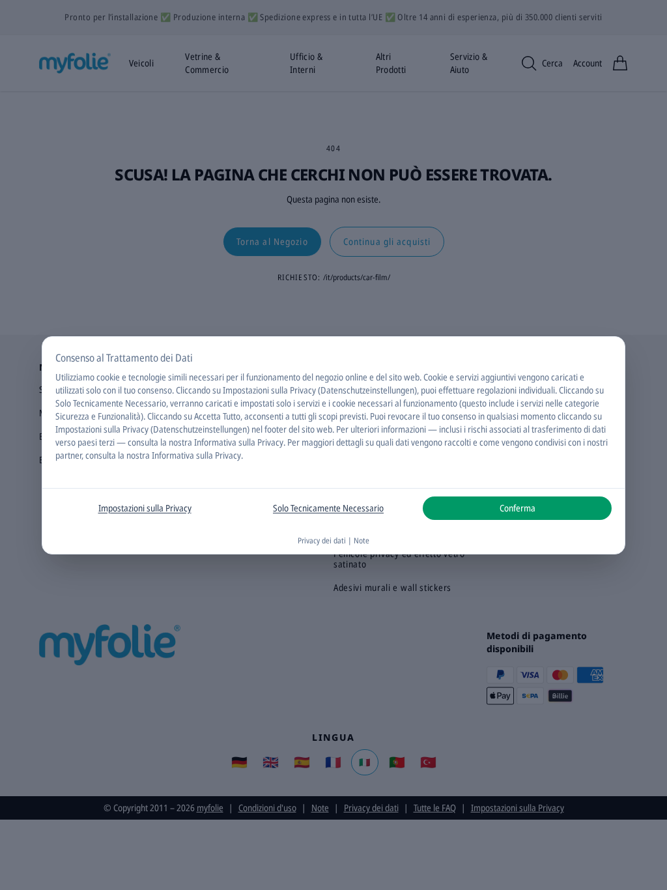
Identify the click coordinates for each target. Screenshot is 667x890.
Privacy (270, 442)
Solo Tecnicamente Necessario (328, 508)
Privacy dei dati (322, 540)
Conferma (517, 508)
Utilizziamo (74, 377)
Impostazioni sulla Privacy (145, 508)
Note (361, 540)
